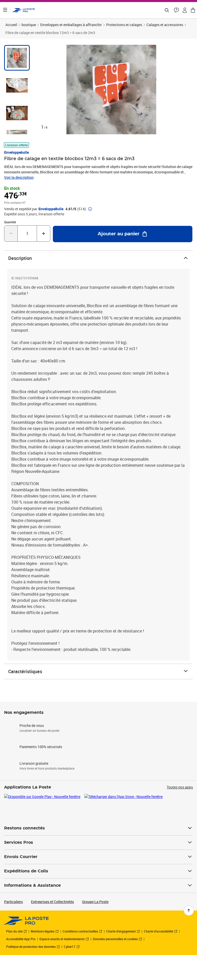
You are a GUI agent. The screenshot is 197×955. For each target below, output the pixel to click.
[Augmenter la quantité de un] (43, 233)
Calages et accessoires (164, 24)
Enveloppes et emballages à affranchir (71, 24)
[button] (176, 10)
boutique (29, 24)
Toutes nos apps (180, 787)
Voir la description (19, 177)
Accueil (11, 24)
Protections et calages (124, 24)
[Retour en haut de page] (189, 910)
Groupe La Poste (95, 901)
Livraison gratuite (33, 763)
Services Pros (18, 842)
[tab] (17, 58)
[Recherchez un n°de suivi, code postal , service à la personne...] (166, 10)
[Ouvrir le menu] (5, 10)
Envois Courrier (20, 857)
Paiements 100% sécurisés (40, 746)
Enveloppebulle (16, 152)
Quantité (10, 222)
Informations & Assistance (32, 885)
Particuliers (13, 901)
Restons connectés (24, 828)
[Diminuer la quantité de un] (10, 233)
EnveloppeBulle (50, 209)
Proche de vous (31, 725)
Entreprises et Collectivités (52, 901)
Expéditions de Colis (26, 871)
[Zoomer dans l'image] (111, 89)
